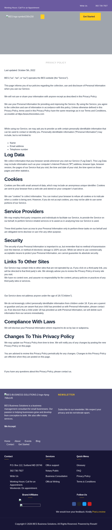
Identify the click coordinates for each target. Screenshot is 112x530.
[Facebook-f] (74, 504)
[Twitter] (84, 504)
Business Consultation (56, 476)
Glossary (81, 465)
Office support (52, 465)
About (17, 441)
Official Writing (53, 481)
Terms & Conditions (86, 481)
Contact (10, 444)
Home (7, 441)
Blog (38, 441)
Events (28, 441)
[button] (42, 16)
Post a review (98, 512)
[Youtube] (90, 504)
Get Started (23, 444)
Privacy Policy (83, 476)
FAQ (79, 471)
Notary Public (52, 471)
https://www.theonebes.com (31, 114)
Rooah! (93, 524)
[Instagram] (79, 504)
